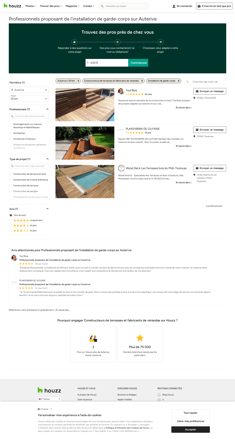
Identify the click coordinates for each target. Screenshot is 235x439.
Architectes (19, 133)
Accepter (190, 429)
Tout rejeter (190, 412)
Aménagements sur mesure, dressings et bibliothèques (27, 126)
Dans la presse (85, 399)
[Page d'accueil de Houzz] (49, 390)
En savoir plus (62, 310)
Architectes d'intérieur (24, 139)
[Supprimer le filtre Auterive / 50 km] (78, 80)
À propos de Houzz (87, 394)
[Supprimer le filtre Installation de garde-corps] (178, 80)
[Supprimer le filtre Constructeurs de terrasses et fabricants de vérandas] (142, 80)
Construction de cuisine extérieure (30, 179)
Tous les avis (19, 215)
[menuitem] (31, 6)
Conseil (87, 6)
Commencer (139, 63)
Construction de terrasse (25, 185)
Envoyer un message (212, 91)
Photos (30, 6)
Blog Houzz (168, 394)
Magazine (71, 6)
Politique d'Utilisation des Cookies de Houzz (127, 428)
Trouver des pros (49, 6)
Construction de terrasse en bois (29, 174)
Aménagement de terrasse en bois (30, 197)
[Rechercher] (102, 6)
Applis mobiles (125, 399)
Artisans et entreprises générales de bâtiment (29, 146)
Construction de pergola (25, 191)
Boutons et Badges (127, 394)
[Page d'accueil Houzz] (12, 5)
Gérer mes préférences (190, 421)
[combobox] (124, 6)
